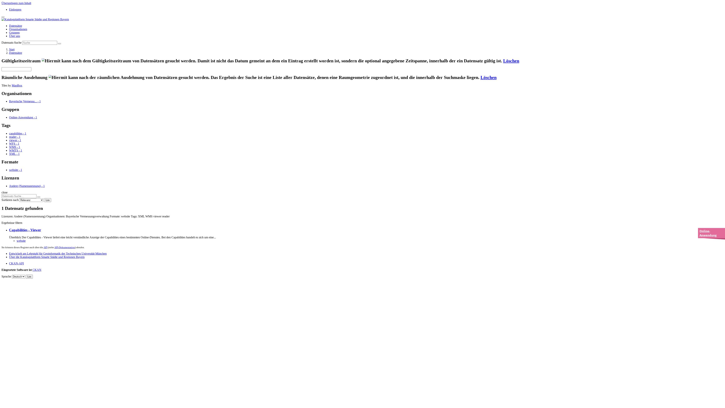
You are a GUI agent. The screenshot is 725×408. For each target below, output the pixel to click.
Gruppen (14, 32)
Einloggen (15, 9)
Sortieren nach (10, 200)
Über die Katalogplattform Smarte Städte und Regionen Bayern (47, 257)
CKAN (36, 269)
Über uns (14, 36)
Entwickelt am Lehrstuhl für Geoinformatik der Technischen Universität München (58, 253)
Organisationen (18, 29)
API (45, 247)
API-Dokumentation (64, 247)
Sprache (6, 276)
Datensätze (15, 25)
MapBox (17, 85)
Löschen (511, 60)
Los (48, 200)
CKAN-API (16, 263)
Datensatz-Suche (12, 42)
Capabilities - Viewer (25, 230)
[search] (38, 197)
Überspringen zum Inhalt (16, 3)
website (21, 240)
